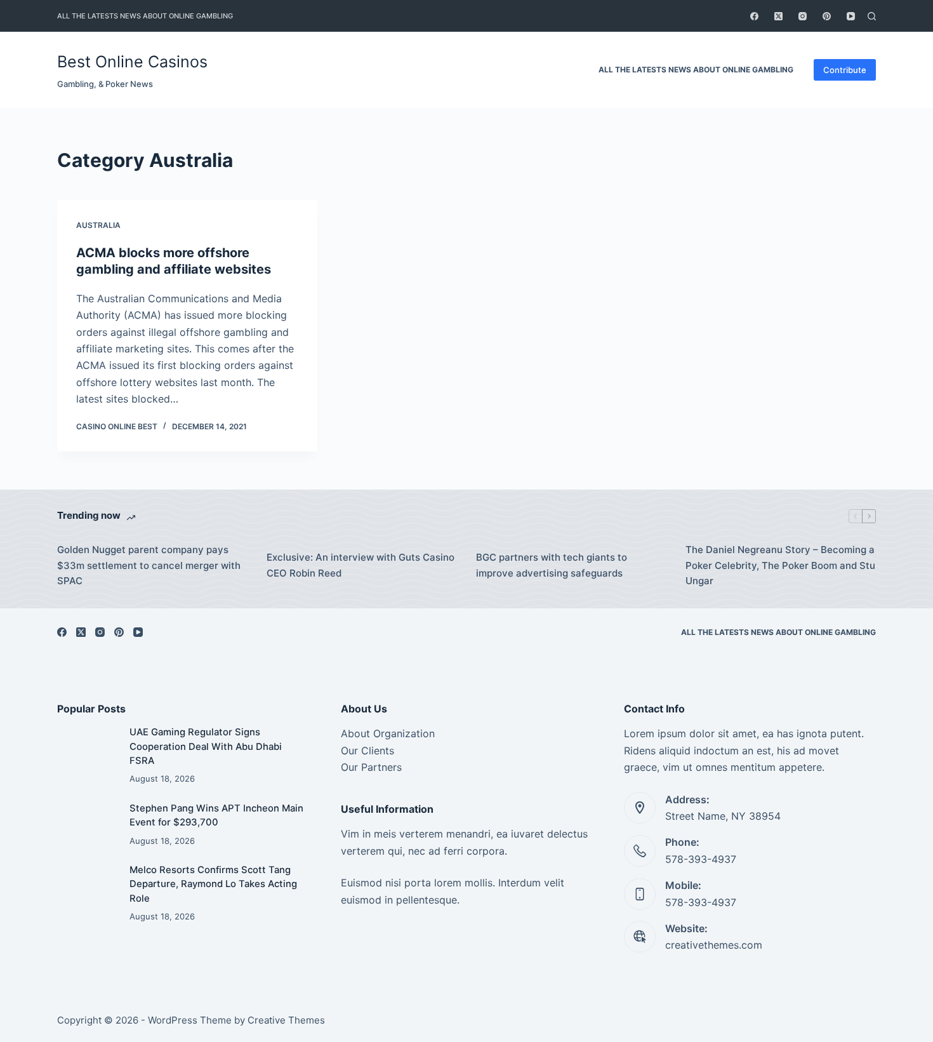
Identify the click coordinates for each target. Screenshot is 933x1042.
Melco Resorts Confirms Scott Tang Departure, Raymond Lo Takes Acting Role (213, 884)
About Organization (388, 733)
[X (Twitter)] (778, 16)
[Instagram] (802, 16)
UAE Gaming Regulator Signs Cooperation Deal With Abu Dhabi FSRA (205, 746)
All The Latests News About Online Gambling (145, 15)
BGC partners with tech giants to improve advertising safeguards (551, 565)
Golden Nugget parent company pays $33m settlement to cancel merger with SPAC (149, 565)
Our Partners (371, 767)
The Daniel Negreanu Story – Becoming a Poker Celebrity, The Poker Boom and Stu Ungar (780, 565)
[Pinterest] (827, 16)
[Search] (872, 16)
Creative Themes (286, 1020)
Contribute (844, 70)
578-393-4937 (700, 859)
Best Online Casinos (132, 61)
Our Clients (367, 750)
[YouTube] (851, 16)
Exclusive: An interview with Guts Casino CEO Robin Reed (360, 565)
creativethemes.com (713, 944)
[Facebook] (754, 16)
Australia (98, 225)
